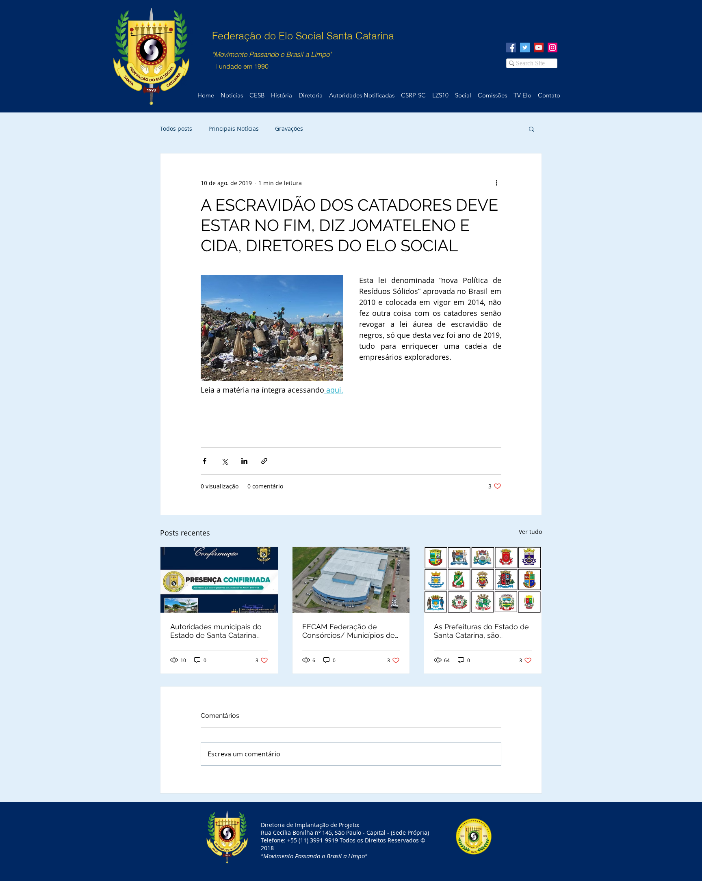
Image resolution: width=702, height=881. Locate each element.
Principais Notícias (233, 128)
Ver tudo (530, 532)
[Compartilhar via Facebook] (204, 461)
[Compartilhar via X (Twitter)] (224, 461)
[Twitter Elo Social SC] (525, 47)
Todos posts (176, 128)
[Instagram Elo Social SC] (552, 47)
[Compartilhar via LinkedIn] (244, 461)
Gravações (289, 128)
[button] (531, 128)
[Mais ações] (496, 183)
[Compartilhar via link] (264, 461)
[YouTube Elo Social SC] (539, 47)
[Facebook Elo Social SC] (511, 47)
